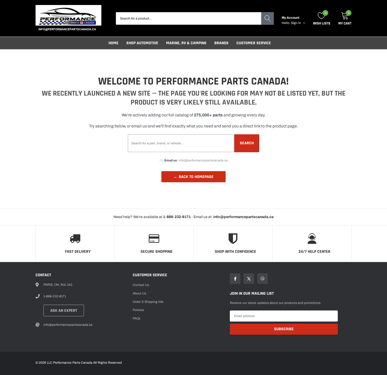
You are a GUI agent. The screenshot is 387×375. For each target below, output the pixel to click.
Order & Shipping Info (148, 302)
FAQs (136, 318)
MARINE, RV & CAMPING (186, 43)
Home (113, 43)
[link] (235, 278)
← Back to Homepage (193, 177)
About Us (139, 293)
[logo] (68, 18)
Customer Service (253, 43)
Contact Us (141, 285)
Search (247, 143)
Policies (138, 310)
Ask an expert (63, 310)
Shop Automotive (142, 43)
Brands (221, 43)
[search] (267, 18)
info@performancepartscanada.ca (203, 160)
